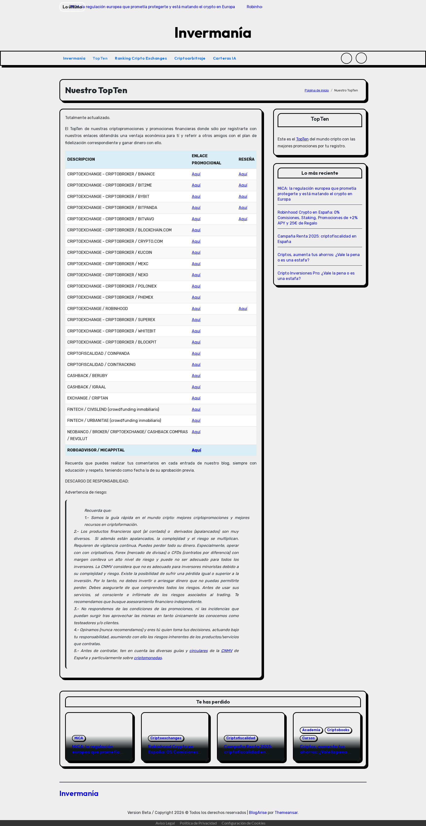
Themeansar (286, 812)
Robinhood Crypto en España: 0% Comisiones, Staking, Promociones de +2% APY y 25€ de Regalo (318, 217)
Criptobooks (338, 730)
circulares (198, 650)
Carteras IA (225, 58)
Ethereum (85, 5)
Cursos (308, 738)
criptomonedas (148, 657)
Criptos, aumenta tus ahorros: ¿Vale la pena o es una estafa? (325, 752)
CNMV (226, 650)
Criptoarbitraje (190, 58)
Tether (152, 5)
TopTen (100, 58)
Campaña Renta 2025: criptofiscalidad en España (248, 752)
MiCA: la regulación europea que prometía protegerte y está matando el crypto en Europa (317, 194)
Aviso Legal (165, 823)
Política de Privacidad (198, 823)
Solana (393, 5)
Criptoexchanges (165, 738)
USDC (328, 5)
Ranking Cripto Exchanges (141, 58)
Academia (311, 730)
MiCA (78, 738)
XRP (273, 5)
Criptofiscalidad (240, 738)
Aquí (196, 174)
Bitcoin (19, 5)
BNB (216, 5)
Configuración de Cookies (244, 823)
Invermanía (213, 32)
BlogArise (258, 812)
